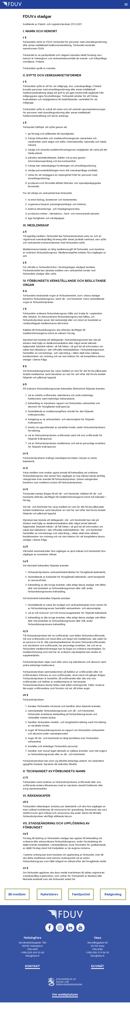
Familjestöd (81, 894)
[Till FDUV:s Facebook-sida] (49, 927)
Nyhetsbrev (49, 894)
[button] (126, 4)
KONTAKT (32, 966)
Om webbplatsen (65, 994)
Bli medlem (17, 894)
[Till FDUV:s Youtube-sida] (80, 927)
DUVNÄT (97, 966)
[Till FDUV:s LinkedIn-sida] (70, 927)
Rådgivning (113, 894)
